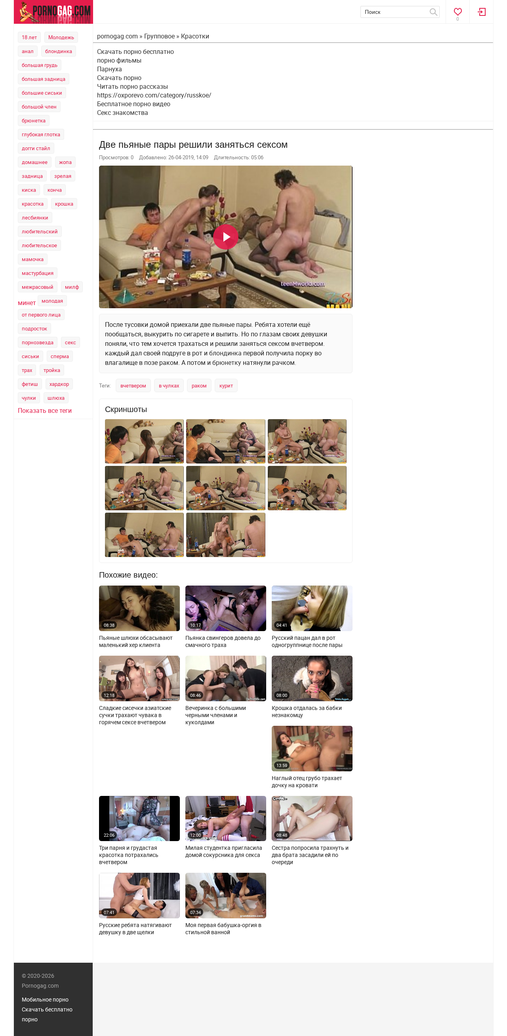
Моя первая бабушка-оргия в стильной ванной (223, 929)
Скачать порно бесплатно (135, 51)
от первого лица (41, 314)
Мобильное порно (45, 999)
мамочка (33, 259)
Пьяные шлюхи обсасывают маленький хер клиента (136, 641)
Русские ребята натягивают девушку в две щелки (135, 929)
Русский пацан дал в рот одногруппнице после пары (307, 641)
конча (55, 189)
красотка (33, 203)
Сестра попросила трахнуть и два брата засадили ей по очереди (310, 855)
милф (72, 286)
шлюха (56, 397)
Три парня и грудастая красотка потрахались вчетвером (128, 855)
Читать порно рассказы (132, 86)
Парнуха (109, 69)
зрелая (62, 175)
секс (70, 342)
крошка (64, 203)
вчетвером (133, 385)
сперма (60, 356)
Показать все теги (45, 410)
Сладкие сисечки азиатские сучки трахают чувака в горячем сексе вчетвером (135, 715)
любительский (40, 231)
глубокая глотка (41, 134)
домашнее (35, 162)
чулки (29, 397)
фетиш (30, 383)
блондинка (58, 51)
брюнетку (226, 362)
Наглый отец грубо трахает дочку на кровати (307, 782)
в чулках (169, 385)
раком (199, 385)
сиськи (30, 356)
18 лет (29, 37)
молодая (52, 300)
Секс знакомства (122, 112)
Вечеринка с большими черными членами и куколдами (215, 715)
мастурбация (37, 273)
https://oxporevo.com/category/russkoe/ (154, 95)
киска (29, 189)
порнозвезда (37, 342)
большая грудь (39, 65)
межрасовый (37, 286)
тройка (52, 370)
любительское (39, 245)
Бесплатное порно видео (133, 103)
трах (27, 370)
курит (226, 385)
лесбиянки (35, 217)
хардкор (59, 383)
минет (27, 302)
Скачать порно (119, 77)
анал (28, 51)
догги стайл (36, 148)
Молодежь (61, 37)
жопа (65, 162)
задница (32, 175)
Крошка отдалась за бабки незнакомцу (307, 711)
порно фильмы (119, 60)
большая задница (43, 78)
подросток (34, 328)
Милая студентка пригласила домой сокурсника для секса (223, 851)
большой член (39, 106)
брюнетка (34, 120)
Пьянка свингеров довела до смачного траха (223, 641)
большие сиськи (42, 92)
